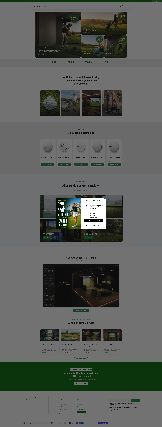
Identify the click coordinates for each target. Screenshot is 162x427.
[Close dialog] (105, 199)
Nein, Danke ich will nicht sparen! (93, 225)
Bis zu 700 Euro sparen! (93, 220)
